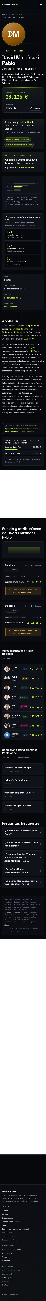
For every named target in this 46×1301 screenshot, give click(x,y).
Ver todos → (8, 658)
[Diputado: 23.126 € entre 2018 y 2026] (24, 551)
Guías (4, 1225)
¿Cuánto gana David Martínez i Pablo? (20, 832)
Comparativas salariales (11, 1222)
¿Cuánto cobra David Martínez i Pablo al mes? (21, 844)
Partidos (5, 1214)
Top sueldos (7, 1233)
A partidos (6, 1260)
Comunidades (7, 1218)
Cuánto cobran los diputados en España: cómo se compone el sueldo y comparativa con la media (22, 428)
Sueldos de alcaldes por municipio (16, 1229)
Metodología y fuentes (11, 1270)
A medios (5, 1257)
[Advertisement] (23, 494)
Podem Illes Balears (25, 69)
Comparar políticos (9, 1240)
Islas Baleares (10, 306)
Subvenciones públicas (11, 1249)
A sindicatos (7, 1253)
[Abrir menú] (41, 4)
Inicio (5, 14)
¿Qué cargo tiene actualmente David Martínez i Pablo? (20, 882)
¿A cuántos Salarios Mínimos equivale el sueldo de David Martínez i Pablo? (19, 857)
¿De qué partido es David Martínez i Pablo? (16, 871)
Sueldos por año (8, 1236)
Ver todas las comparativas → (16, 758)
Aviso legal (6, 1277)
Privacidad (6, 1281)
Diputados (15, 14)
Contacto (5, 1285)
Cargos (5, 1211)
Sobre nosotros (8, 1274)
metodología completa (13, 912)
